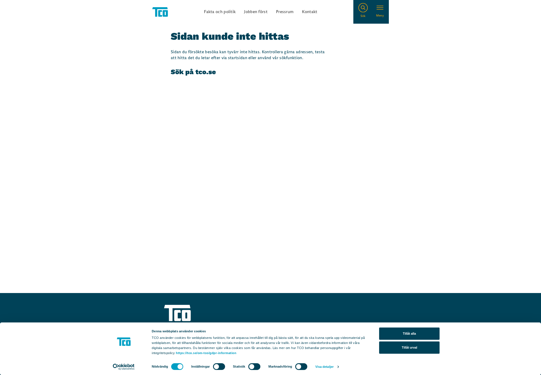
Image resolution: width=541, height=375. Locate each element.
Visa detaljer (324, 366)
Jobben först (256, 11)
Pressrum (285, 11)
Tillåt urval (409, 347)
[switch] (219, 366)
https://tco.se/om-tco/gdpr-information (206, 353)
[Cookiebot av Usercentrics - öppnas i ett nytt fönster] (123, 367)
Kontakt (309, 11)
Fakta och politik (220, 11)
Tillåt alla (409, 333)
